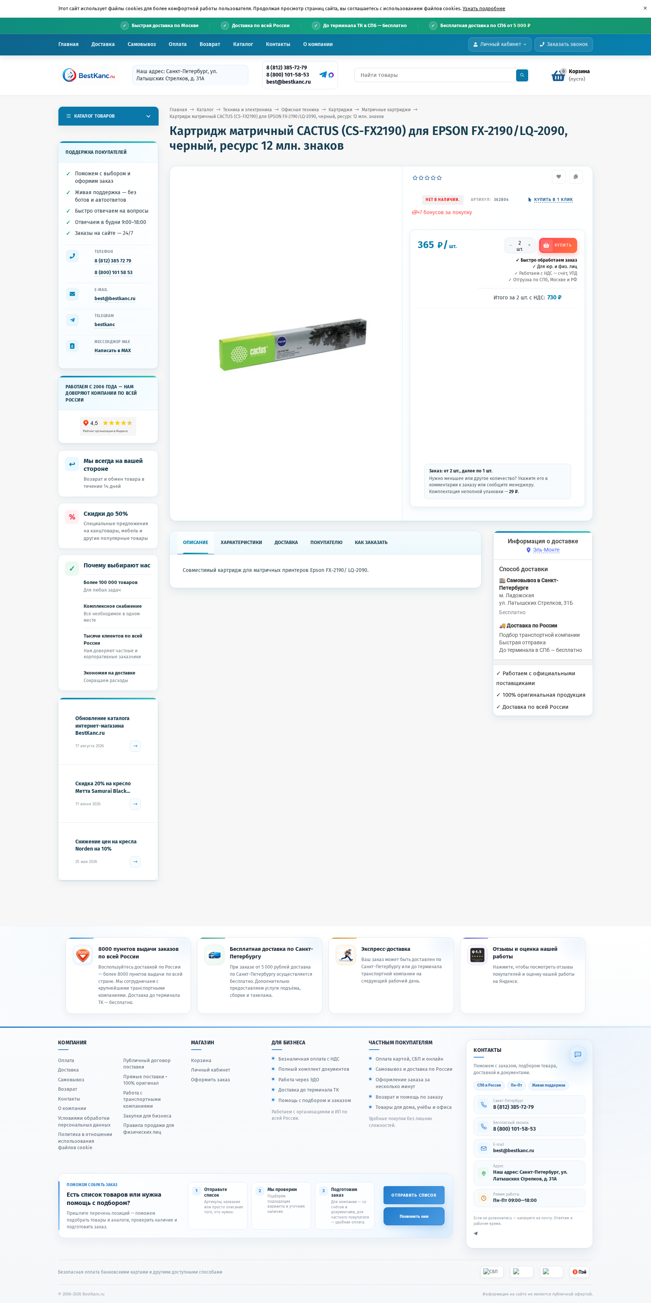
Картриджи (340, 109)
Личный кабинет (210, 1070)
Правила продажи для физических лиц (148, 1128)
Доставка (103, 44)
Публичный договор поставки (147, 1064)
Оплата (178, 44)
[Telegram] (322, 75)
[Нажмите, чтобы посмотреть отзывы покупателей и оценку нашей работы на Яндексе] (108, 426)
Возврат (210, 44)
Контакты (278, 44)
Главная (68, 44)
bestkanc (105, 324)
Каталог (243, 44)
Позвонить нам (414, 1216)
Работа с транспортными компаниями (142, 1099)
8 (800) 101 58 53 (114, 272)
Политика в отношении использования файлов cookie (85, 1140)
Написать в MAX (113, 350)
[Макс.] (331, 75)
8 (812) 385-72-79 (286, 67)
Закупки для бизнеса (147, 1116)
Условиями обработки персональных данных (84, 1121)
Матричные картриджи (386, 109)
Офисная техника (300, 109)
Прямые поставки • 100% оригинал (145, 1080)
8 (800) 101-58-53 (287, 75)
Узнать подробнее (484, 8)
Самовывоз (142, 44)
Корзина (201, 1060)
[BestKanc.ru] (86, 75)
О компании (318, 44)
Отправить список (414, 1195)
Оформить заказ (210, 1079)
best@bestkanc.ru (288, 82)
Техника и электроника (247, 109)
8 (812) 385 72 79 (113, 261)
